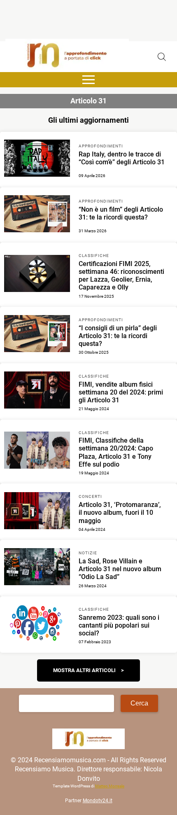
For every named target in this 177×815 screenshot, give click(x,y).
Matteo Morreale (109, 786)
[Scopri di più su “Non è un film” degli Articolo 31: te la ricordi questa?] (37, 215)
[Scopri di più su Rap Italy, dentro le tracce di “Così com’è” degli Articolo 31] (37, 159)
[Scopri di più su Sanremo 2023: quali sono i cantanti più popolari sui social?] (37, 624)
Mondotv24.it (97, 800)
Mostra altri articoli (84, 670)
